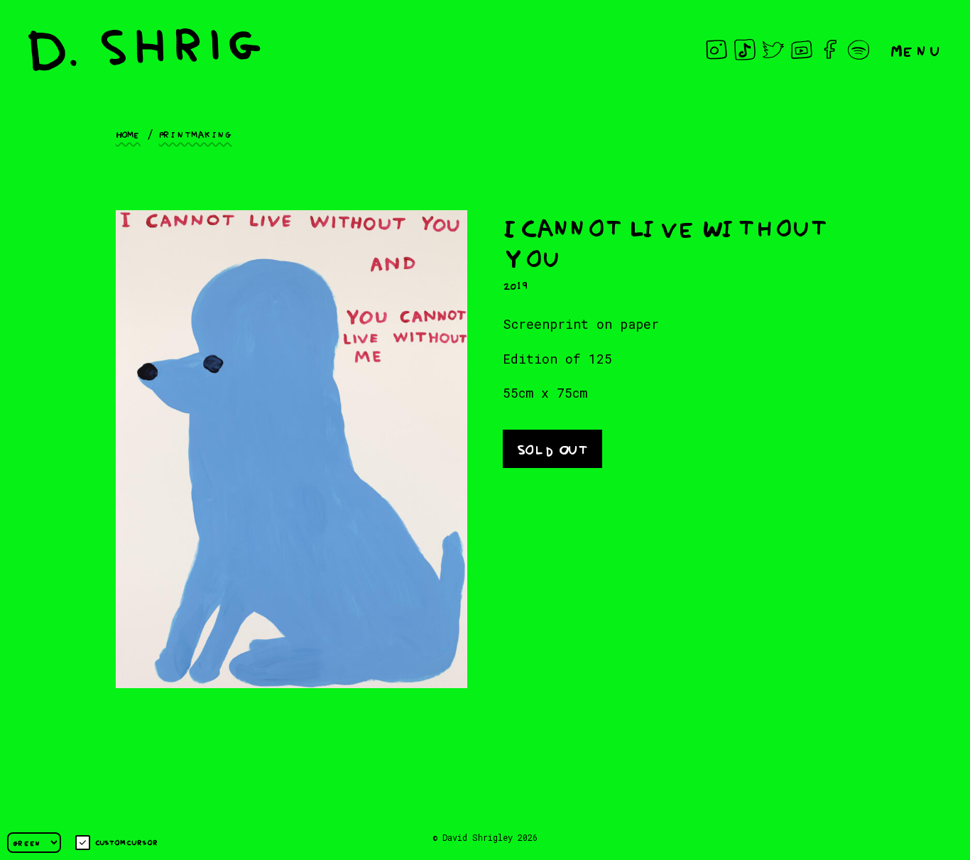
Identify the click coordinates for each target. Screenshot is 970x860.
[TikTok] (745, 49)
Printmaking (195, 133)
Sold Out (552, 448)
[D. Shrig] (144, 49)
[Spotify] (858, 49)
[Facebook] (830, 49)
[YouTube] (801, 49)
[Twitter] (773, 49)
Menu (916, 49)
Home (128, 133)
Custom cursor (126, 842)
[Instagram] (716, 49)
